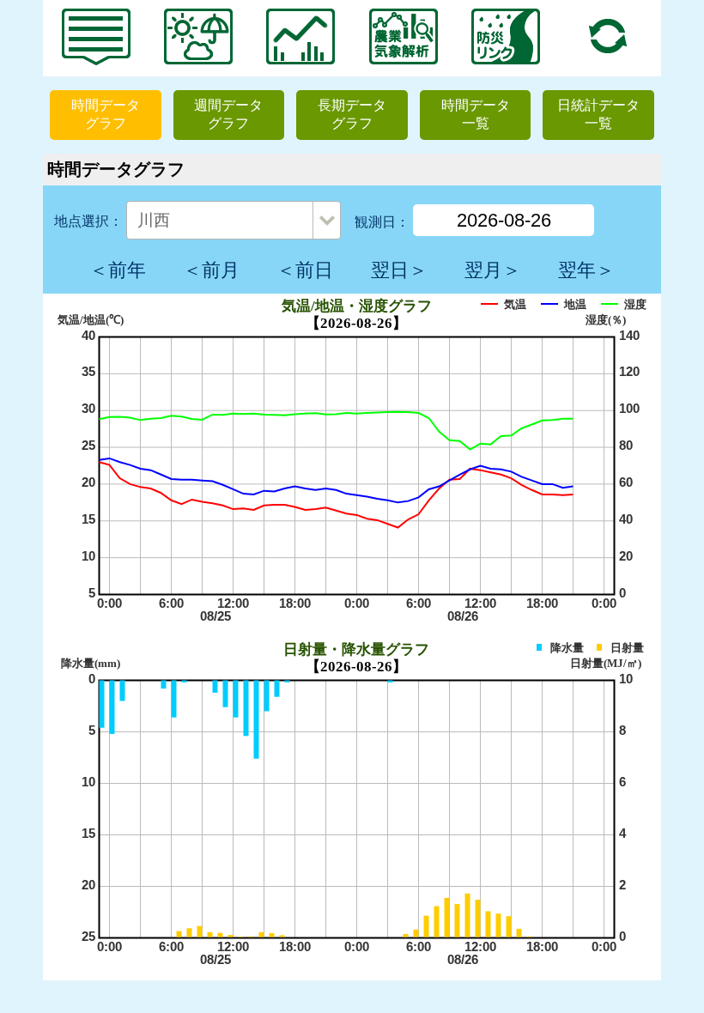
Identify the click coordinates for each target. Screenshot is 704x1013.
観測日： (382, 222)
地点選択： (88, 221)
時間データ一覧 (475, 114)
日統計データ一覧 (598, 114)
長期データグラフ (352, 114)
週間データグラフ (228, 114)
